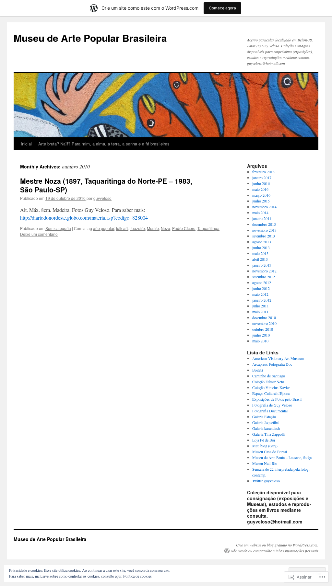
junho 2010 (261, 335)
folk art (122, 228)
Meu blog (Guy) (265, 445)
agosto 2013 (261, 241)
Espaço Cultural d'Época (271, 393)
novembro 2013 (264, 230)
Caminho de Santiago (268, 375)
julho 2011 (260, 305)
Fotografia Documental (270, 410)
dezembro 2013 (264, 224)
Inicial (26, 144)
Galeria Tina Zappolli (268, 434)
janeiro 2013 (261, 265)
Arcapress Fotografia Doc (272, 364)
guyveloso (102, 198)
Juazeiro (137, 228)
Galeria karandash (266, 428)
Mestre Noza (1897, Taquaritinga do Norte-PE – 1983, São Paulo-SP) (106, 185)
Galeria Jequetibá (265, 422)
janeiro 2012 (261, 300)
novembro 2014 (264, 206)
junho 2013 (261, 247)
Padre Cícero (184, 228)
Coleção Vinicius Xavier (271, 387)
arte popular (103, 228)
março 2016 (261, 195)
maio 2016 (260, 189)
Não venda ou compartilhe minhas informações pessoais (274, 550)
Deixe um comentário (39, 234)
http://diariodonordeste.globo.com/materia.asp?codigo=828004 (84, 217)
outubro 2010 (262, 329)
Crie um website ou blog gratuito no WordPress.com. (277, 544)
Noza (165, 228)
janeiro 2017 (261, 177)
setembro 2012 (263, 276)
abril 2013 (260, 259)
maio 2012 (260, 294)
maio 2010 (260, 340)
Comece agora (222, 8)
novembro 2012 (264, 270)
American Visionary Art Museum (278, 358)
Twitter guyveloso (266, 480)
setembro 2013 (263, 235)
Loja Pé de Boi (263, 439)
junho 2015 (261, 200)
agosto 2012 (261, 282)
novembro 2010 (264, 323)
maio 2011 (260, 311)
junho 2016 (261, 183)
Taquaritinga (208, 228)
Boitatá (257, 370)
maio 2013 (260, 253)
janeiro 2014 (261, 218)
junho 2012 (261, 288)
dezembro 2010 (264, 317)
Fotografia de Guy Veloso (272, 405)
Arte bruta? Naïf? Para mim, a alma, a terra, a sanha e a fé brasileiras (104, 144)
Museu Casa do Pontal (269, 451)
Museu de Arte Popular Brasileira (90, 38)
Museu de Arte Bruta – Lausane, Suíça (282, 457)
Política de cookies (137, 576)
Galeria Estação (264, 416)
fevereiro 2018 (263, 171)
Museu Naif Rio (264, 463)
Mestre (153, 228)
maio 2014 (260, 212)
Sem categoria (58, 228)
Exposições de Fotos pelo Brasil (277, 399)
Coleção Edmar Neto (268, 381)
